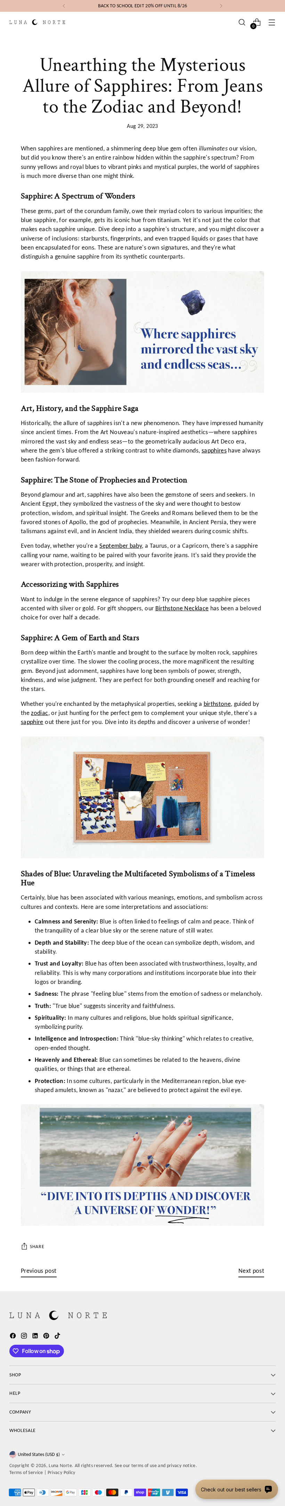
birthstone (217, 704)
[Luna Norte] (37, 22)
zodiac (39, 713)
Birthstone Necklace (182, 608)
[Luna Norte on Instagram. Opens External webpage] (25, 1337)
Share (37, 1246)
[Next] (221, 6)
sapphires (214, 450)
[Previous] (64, 6)
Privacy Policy (61, 1472)
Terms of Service (26, 1472)
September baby (120, 546)
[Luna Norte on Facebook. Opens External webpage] (13, 1337)
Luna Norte (60, 1465)
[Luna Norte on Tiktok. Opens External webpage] (58, 1337)
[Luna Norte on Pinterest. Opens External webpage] (47, 1337)
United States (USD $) (39, 1454)
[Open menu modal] (272, 22)
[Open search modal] (242, 22)
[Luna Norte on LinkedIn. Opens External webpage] (36, 1337)
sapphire (32, 722)
